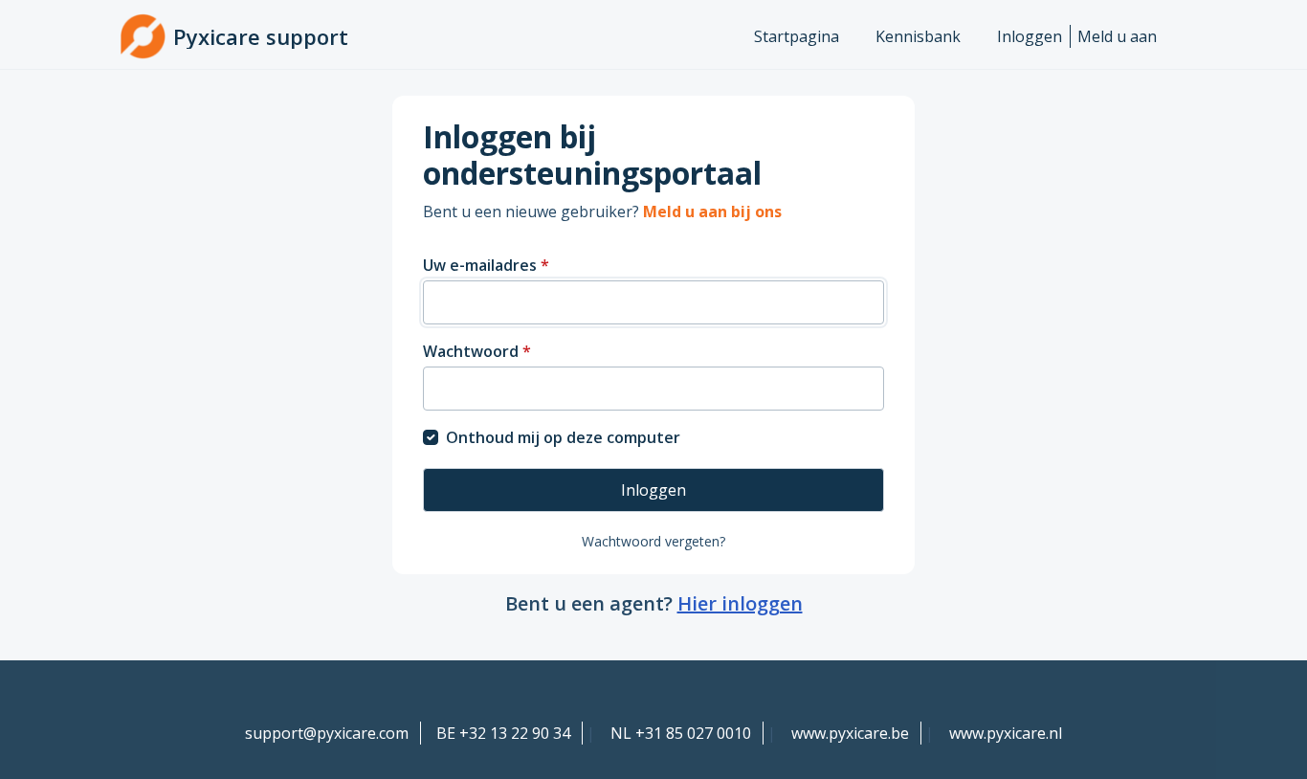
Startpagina (796, 36)
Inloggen (1029, 36)
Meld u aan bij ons (712, 211)
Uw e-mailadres (486, 265)
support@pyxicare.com (327, 733)
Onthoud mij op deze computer (563, 437)
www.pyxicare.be (850, 733)
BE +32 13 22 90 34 (503, 733)
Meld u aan (1117, 36)
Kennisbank (918, 36)
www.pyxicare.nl (1005, 733)
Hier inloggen (740, 603)
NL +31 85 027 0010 (680, 733)
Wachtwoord (477, 351)
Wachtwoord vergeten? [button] (653, 541)
